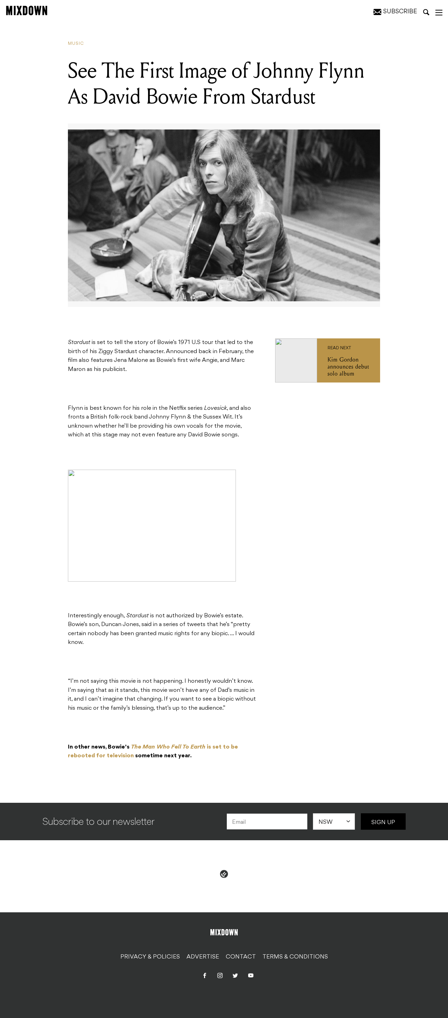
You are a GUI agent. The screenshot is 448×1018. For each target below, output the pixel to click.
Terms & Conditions (295, 957)
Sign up (383, 823)
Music (76, 44)
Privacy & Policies (150, 957)
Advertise (203, 957)
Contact (241, 957)
